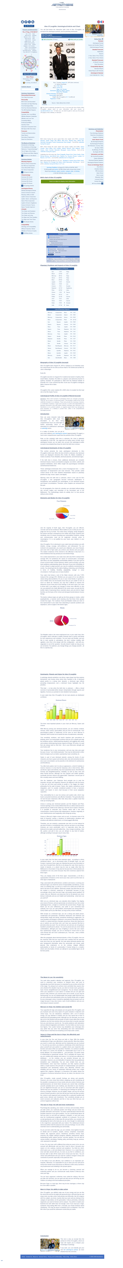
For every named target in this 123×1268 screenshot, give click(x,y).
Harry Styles (49, 148)
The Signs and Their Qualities (29, 217)
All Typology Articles (28, 185)
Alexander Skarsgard (46, 142)
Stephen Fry (63, 156)
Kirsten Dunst (73, 160)
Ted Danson (76, 162)
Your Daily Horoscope (27, 97)
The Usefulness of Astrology (28, 147)
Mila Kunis (65, 140)
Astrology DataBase (52, 167)
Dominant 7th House (26, 183)
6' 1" (67, 97)
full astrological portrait (71, 1249)
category (68, 171)
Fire (61, 92)
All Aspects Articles (28, 172)
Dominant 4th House (26, 177)
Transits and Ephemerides (30, 29)
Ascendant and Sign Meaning (29, 103)
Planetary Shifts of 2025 (27, 194)
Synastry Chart (25, 124)
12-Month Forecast (98, 62)
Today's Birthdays (98, 158)
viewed (69, 173)
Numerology (52, 95)
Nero (41, 162)
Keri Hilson (59, 162)
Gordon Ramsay (98, 181)
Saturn (63, 90)
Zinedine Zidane (99, 169)
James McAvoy (71, 150)
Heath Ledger (50, 140)
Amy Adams (100, 166)
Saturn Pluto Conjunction (28, 200)
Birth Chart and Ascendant (28, 101)
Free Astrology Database (96, 133)
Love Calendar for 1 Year (96, 75)
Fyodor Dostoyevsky (57, 142)
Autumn (101, 53)
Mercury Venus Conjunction (28, 163)
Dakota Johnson (66, 148)
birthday (77, 171)
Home (23, 1256)
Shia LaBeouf (76, 148)
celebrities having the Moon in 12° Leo (54, 163)
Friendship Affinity (26, 120)
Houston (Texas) (72, 156)
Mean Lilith (57, 252)
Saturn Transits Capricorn (28, 207)
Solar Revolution (98, 64)
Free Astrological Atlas (27, 105)
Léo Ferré (47, 157)
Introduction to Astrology (27, 145)
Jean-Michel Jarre (54, 156)
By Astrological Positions (96, 143)
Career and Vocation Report (95, 45)
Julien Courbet (49, 150)
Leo (61, 89)
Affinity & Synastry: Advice (28, 228)
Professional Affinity (26, 122)
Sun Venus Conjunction (27, 169)
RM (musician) (99, 171)
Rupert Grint (69, 154)
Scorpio (65, 89)
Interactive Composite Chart (28, 126)
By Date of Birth (99, 147)
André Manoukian (67, 162)
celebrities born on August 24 (66, 157)
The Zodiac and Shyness (28, 213)
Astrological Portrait (98, 43)
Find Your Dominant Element (29, 108)
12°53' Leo (59, 87)
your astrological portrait (59, 433)
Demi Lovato (99, 175)
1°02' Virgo (59, 86)
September (100, 51)
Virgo (58, 89)
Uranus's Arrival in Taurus (28, 205)
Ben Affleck (58, 140)
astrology (44, 428)
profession (53, 171)
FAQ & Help (66, 1256)
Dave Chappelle (61, 154)
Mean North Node (62, 250)
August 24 (64, 82)
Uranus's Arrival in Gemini (28, 192)
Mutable (65, 92)
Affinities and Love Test (27, 118)
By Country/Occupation (97, 156)
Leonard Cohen (99, 179)
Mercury (59, 90)
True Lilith (51, 252)
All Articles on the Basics (29, 155)
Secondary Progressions (27, 137)
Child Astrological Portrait (96, 47)
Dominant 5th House (26, 179)
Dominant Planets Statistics (96, 160)
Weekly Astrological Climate (28, 190)
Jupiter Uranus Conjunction (28, 196)
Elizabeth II (66, 160)
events (56, 169)
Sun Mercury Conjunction (28, 165)
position (63, 171)
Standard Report (98, 68)
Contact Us (29, 1256)
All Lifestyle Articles (28, 221)
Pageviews (53, 98)
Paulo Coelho (77, 154)
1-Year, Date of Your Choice (95, 55)
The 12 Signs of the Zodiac (28, 151)
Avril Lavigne (57, 148)
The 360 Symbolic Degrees (28, 110)
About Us (35, 1256)
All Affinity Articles (28, 233)
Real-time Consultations (97, 135)
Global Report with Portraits (96, 70)
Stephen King (72, 140)
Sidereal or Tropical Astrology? (29, 149)
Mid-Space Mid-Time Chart (28, 128)
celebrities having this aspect (48, 151)
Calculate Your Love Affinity (28, 114)
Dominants (53, 90)
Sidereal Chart (60, 249)
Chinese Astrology (51, 93)
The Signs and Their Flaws (28, 219)
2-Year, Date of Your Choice (95, 57)
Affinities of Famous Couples (29, 230)
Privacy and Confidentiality (55, 1256)
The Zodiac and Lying (27, 215)
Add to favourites (47, 39)
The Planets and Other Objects (29, 153)
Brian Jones (80, 160)
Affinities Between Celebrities (29, 116)
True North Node (53, 250)
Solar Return (24, 135)
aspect (58, 171)
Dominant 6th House (26, 181)
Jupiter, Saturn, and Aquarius (29, 198)
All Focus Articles (96, 183)
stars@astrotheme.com (46, 110)
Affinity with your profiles (76, 39)
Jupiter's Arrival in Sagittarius (29, 203)
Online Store (73, 1256)
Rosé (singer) (67, 142)
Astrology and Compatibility (28, 226)
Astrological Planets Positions (95, 162)
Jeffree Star (80, 140)
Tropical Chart (52, 249)
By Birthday (95, 149)
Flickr (56, 75)
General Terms (43, 1256)
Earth (58, 92)
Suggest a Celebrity (98, 137)
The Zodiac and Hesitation (28, 211)
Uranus (68, 90)
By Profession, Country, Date (95, 145)
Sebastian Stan (99, 177)
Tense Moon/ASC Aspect (27, 167)
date (72, 171)
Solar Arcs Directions (26, 139)
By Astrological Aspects (97, 141)
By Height (95, 152)
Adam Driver (100, 173)
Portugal (53, 162)
